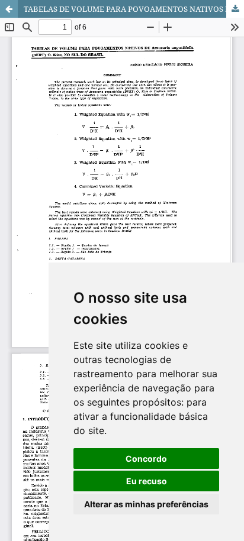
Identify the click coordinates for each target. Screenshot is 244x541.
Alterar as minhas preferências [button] (146, 504)
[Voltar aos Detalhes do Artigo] (9, 9)
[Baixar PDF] (235, 9)
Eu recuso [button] (146, 481)
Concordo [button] (146, 458)
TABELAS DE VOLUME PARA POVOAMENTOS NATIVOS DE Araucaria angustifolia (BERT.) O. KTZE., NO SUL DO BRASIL (134, 9)
